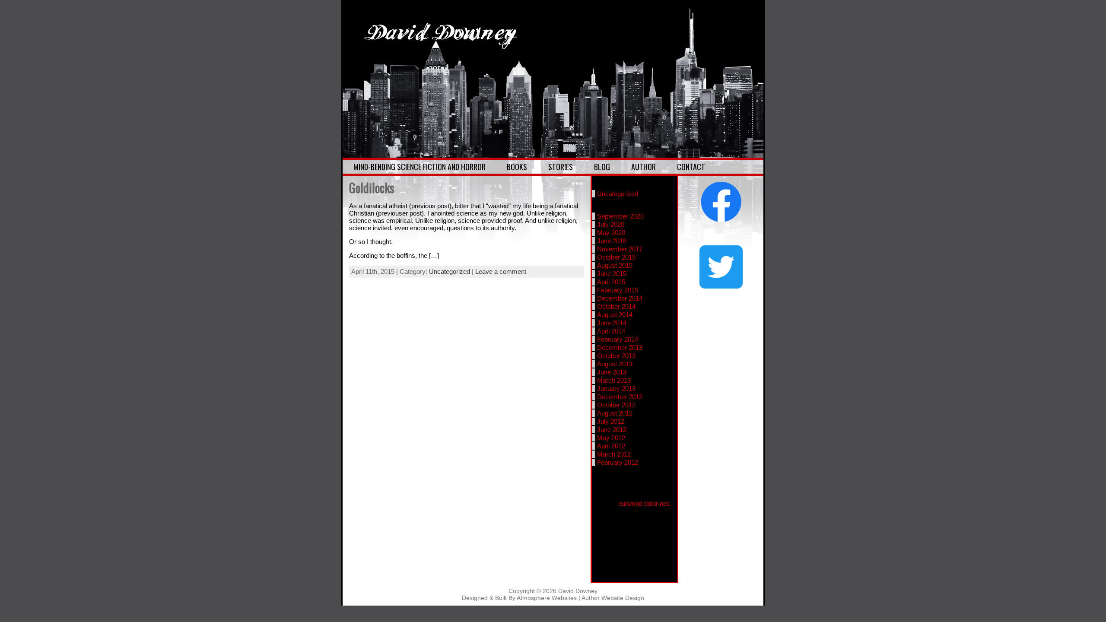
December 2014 (619, 298)
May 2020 (611, 232)
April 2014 (611, 331)
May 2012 (611, 437)
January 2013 (616, 388)
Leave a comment (500, 271)
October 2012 (616, 405)
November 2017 (619, 249)
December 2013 (619, 347)
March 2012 (614, 454)
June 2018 (611, 240)
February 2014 (617, 339)
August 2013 (614, 364)
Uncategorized (449, 271)
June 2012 (611, 429)
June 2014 (611, 323)
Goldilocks (371, 188)
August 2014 (614, 314)
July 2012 (610, 421)
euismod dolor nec (644, 503)
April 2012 (611, 446)
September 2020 (620, 216)
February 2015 (617, 290)
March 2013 (614, 380)
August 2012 (614, 413)
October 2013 (616, 355)
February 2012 (617, 462)
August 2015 (614, 265)
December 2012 (619, 396)
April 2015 (611, 282)
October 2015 (616, 257)
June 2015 (611, 273)
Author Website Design (613, 597)
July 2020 (610, 224)
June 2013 (611, 372)
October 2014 (616, 306)
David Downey (577, 590)
